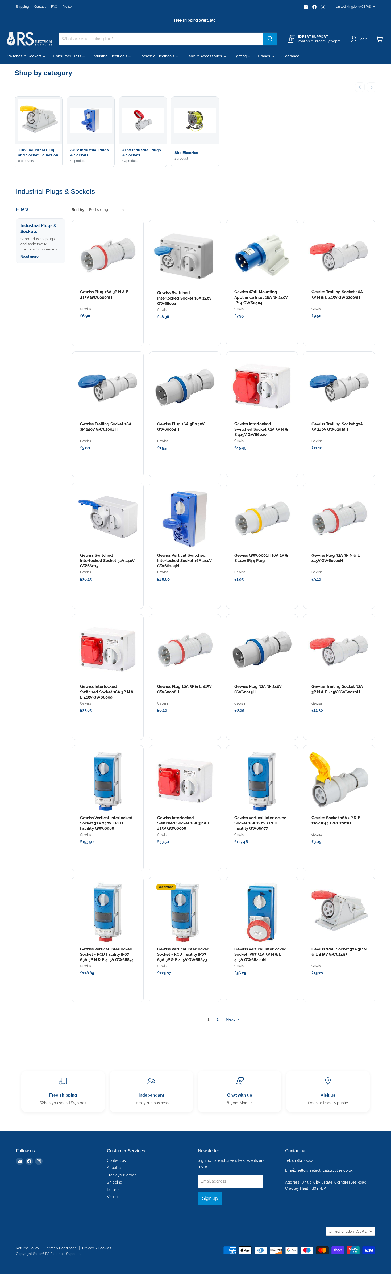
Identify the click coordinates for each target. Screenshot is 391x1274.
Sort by (78, 210)
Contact (40, 7)
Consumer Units (67, 56)
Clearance (290, 56)
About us (114, 1168)
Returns (113, 1190)
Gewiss (85, 309)
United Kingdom (353, 7)
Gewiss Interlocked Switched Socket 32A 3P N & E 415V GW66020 (261, 429)
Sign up (210, 1198)
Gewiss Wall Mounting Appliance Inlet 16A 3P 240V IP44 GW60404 (261, 297)
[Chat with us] (239, 1091)
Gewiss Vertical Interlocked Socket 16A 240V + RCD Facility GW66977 (260, 823)
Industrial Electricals (110, 56)
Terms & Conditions (60, 1248)
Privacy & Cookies (96, 1248)
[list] (195, 132)
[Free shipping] (63, 1091)
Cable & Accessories (204, 56)
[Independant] (151, 1091)
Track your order (121, 1175)
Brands (264, 56)
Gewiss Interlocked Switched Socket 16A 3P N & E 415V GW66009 (107, 692)
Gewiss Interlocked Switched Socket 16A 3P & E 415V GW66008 (183, 823)
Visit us (113, 1197)
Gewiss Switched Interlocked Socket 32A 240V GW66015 (107, 561)
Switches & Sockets (25, 56)
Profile (67, 7)
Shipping (22, 7)
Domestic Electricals (157, 56)
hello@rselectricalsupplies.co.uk (324, 1170)
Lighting (240, 56)
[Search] (270, 39)
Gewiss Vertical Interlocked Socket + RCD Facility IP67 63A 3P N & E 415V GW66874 (107, 954)
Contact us (116, 1160)
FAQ (54, 7)
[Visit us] (328, 1091)
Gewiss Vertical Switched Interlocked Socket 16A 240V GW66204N (184, 561)
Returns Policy (27, 1248)
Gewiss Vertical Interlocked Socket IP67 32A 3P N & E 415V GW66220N (260, 954)
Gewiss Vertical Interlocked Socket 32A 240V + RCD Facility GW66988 (106, 823)
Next (231, 1019)
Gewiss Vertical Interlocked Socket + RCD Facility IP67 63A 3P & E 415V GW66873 (183, 954)
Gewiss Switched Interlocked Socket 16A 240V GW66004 (184, 298)
